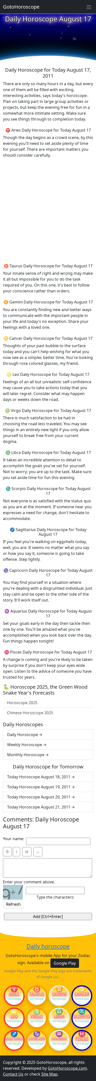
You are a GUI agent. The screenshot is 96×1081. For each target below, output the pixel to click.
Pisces (82, 1038)
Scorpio (82, 1016)
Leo (14, 1016)
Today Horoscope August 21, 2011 (38, 807)
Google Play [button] (65, 963)
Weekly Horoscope (24, 744)
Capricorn (37, 1038)
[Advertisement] (48, 210)
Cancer (81, 994)
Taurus (36, 994)
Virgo (37, 1016)
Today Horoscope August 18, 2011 (38, 777)
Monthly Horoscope (25, 754)
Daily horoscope (48, 946)
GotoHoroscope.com (67, 1068)
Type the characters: (55, 897)
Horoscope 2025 (22, 702)
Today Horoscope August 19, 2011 (38, 787)
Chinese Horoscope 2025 (30, 712)
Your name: (13, 838)
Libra (59, 1016)
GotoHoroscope (21, 6)
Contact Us (13, 1074)
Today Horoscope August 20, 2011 (38, 797)
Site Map (49, 1074)
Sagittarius (14, 1038)
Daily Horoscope (22, 734)
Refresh (13, 904)
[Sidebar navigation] (89, 7)
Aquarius (59, 1038)
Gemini (59, 994)
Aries (14, 994)
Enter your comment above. (29, 882)
